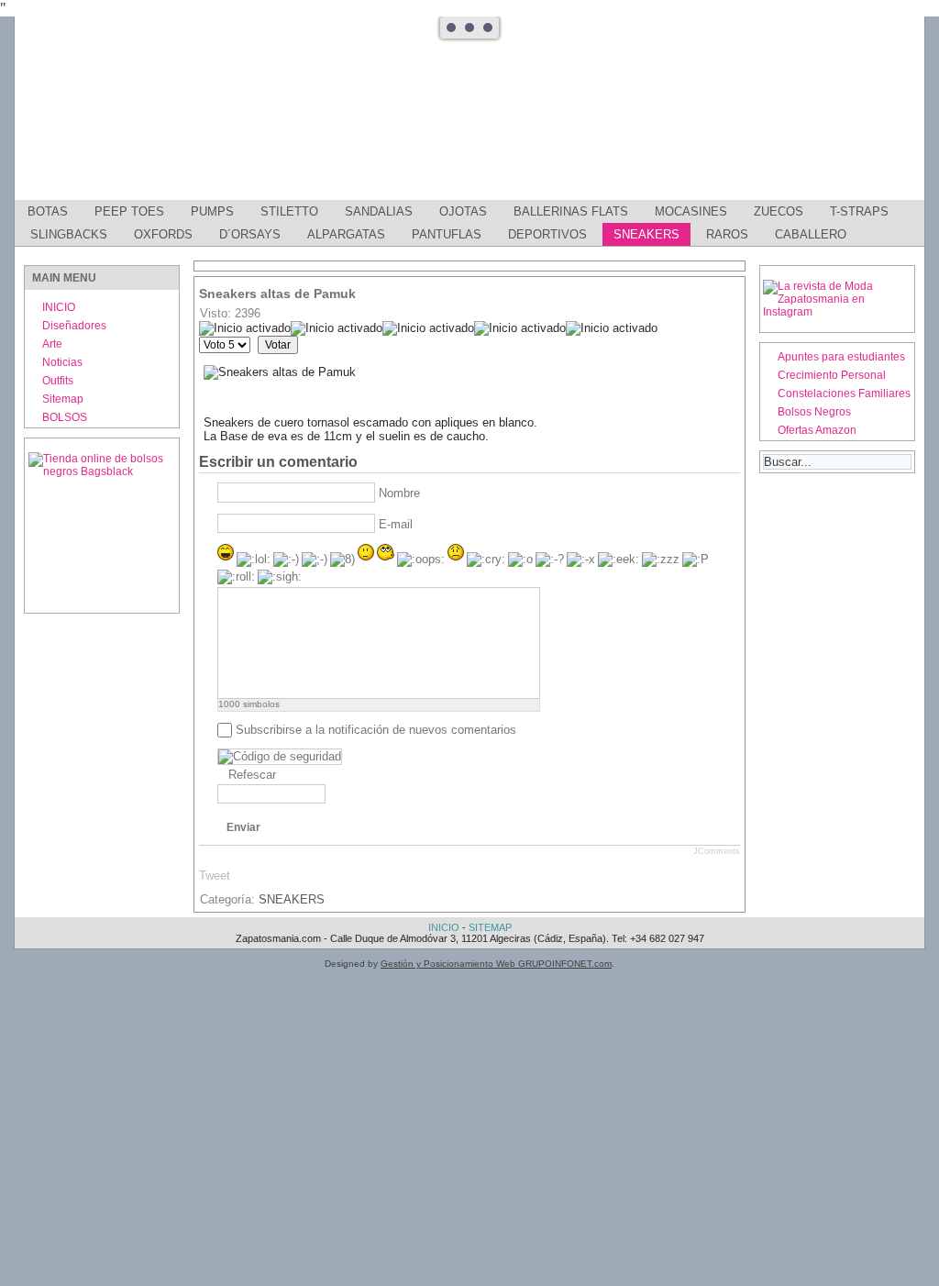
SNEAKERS (646, 234)
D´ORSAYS (250, 234)
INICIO (58, 307)
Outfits (57, 380)
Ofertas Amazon (817, 430)
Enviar (243, 827)
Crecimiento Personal (832, 375)
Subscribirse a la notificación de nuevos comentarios (376, 730)
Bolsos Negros (814, 411)
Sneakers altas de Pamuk (277, 293)
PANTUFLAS (446, 234)
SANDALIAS (379, 211)
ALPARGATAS (346, 234)
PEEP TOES (129, 211)
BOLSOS (64, 417)
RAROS (727, 234)
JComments (716, 851)
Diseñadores (74, 325)
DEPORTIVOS (547, 234)
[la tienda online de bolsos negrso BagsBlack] (102, 525)
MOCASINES (691, 211)
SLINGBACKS (68, 234)
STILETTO (289, 211)
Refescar (252, 775)
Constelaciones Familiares (844, 393)
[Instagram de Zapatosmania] (837, 311)
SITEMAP (490, 927)
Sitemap (62, 399)
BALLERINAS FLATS (571, 211)
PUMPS (212, 211)
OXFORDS (163, 234)
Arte (52, 344)
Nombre (399, 493)
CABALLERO (810, 234)
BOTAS (48, 211)
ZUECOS (778, 211)
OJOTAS (463, 211)
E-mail (396, 524)
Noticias (62, 362)
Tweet (214, 875)
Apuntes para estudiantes (841, 356)
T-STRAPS (859, 211)
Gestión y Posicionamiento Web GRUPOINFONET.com (496, 964)
